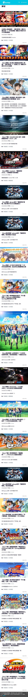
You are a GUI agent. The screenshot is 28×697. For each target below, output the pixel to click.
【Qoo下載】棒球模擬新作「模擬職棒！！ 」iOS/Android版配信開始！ (12, 453)
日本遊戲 (11, 40)
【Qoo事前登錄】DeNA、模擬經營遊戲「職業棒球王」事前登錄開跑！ (13, 644)
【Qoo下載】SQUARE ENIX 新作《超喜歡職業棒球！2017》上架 (13, 137)
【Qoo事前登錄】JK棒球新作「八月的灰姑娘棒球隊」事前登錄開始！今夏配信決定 (14, 354)
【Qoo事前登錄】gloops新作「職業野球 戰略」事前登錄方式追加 (14, 234)
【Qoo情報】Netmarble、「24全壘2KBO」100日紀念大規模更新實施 (12, 387)
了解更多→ (4, 695)
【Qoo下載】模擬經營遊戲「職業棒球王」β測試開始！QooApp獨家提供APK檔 (14, 612)
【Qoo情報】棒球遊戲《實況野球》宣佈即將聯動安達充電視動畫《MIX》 (13, 98)
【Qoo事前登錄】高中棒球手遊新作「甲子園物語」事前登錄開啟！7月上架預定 (13, 515)
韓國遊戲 (11, 180)
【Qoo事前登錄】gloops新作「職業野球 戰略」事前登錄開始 (14, 485)
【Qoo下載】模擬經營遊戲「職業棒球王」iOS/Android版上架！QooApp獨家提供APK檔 (14, 548)
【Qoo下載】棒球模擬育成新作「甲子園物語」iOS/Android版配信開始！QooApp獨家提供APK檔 (13, 297)
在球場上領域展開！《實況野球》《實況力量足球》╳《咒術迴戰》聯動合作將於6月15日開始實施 (14, 30)
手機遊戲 (5, 40)
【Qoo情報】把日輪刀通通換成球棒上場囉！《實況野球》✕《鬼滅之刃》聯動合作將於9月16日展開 (14, 64)
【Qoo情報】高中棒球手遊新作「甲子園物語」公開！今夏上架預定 (13, 580)
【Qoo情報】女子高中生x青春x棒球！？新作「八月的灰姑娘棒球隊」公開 (13, 420)
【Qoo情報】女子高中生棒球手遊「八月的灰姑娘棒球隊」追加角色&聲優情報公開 (14, 266)
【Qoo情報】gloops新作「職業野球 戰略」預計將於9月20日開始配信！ (13, 202)
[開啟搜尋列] (19, 2)
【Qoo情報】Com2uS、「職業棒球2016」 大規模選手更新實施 (12, 171)
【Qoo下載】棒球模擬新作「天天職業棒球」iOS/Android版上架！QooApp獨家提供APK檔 (13, 678)
